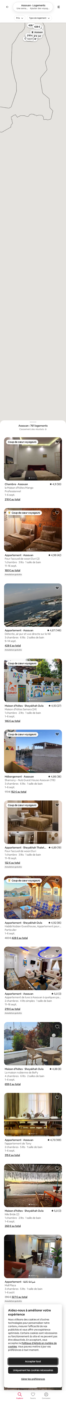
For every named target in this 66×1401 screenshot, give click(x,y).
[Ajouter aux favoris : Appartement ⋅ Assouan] (57, 512)
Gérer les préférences (33, 1379)
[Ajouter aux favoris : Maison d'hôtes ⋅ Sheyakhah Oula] (57, 663)
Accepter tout (33, 1361)
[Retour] (7, 7)
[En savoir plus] (46, 429)
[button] (12, 499)
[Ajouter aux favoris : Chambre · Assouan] (57, 441)
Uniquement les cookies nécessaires (33, 1370)
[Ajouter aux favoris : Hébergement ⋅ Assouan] (57, 734)
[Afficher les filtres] (58, 7)
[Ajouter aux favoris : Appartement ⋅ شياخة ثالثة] (57, 1239)
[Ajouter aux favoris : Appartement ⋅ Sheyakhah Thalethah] (57, 805)
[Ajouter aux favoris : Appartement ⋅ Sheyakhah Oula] (57, 880)
